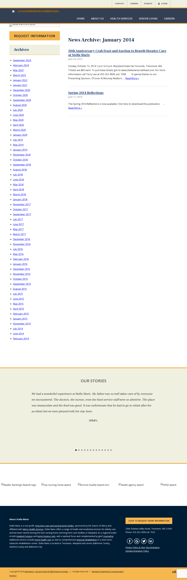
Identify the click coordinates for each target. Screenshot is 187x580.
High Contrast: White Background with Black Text (168, 572)
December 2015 (21, 269)
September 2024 (22, 60)
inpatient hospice (25, 536)
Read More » (132, 78)
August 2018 (20, 169)
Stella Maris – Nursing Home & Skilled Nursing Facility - (46, 571)
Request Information (34, 36)
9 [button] (102, 450)
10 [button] (105, 450)
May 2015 (18, 303)
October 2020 (20, 95)
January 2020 (20, 134)
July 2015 (18, 293)
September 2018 (22, 164)
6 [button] (93, 450)
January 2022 (20, 80)
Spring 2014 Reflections (86, 93)
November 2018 (22, 154)
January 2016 (20, 264)
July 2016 (18, 249)
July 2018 (18, 174)
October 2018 (20, 159)
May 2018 (18, 184)
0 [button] (76, 450)
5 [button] (90, 450)
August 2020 (20, 105)
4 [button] (87, 450)
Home (81, 18)
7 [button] (96, 450)
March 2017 (19, 234)
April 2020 (18, 125)
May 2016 (18, 254)
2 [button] (82, 450)
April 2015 (18, 308)
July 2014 (18, 328)
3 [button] (84, 450)
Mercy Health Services (33, 529)
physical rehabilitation (87, 539)
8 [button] (99, 450)
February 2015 (21, 313)
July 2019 (18, 139)
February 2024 (21, 65)
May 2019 (18, 144)
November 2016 (22, 244)
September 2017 (22, 214)
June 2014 (18, 333)
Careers (134, 3)
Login (164, 3)
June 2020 (18, 115)
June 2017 (18, 224)
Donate (148, 3)
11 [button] (108, 450)
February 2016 (21, 259)
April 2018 (18, 189)
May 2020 (18, 120)
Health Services (121, 18)
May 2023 (18, 70)
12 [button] (111, 450)
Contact (119, 3)
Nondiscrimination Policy (137, 551)
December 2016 (21, 239)
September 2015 (22, 284)
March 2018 (19, 194)
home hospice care (46, 536)
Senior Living (148, 18)
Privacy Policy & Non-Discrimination (142, 547)
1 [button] (79, 450)
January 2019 (20, 149)
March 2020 (19, 130)
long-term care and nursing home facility (54, 525)
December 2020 (21, 90)
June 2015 (18, 298)
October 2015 (20, 279)
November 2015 (22, 274)
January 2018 (20, 199)
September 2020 (22, 100)
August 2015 (20, 289)
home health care (43, 539)
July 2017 (18, 219)
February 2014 (21, 338)
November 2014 (22, 323)
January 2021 (20, 85)
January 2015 (20, 318)
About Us (97, 18)
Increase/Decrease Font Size (174, 572)
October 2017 (20, 209)
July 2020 (18, 110)
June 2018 (18, 179)
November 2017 (22, 204)
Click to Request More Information (148, 520)
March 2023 (19, 75)
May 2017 (18, 229)
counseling (108, 536)
